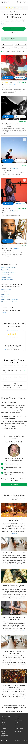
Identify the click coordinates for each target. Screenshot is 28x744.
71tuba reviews (18, 8)
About (3, 731)
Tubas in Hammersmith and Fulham (10, 302)
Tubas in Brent (4, 297)
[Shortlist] (20, 2)
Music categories (19, 721)
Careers (3, 733)
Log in (24, 2)
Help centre (4, 719)
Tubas (10, 12)
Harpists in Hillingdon (6, 275)
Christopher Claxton (13, 345)
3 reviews (11, 82)
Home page (4, 12)
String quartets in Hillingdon (8, 272)
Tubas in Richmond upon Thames (9, 299)
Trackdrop (17, 741)
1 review (4, 246)
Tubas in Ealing (5, 294)
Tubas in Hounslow (6, 289)
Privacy (3, 723)
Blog (16, 725)
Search (17, 719)
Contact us (4, 725)
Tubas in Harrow (5, 292)
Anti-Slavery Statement (4, 736)
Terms (3, 721)
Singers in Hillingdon (6, 270)
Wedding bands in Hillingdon (8, 267)
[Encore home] (6, 2)
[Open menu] (2, 2)
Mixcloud (24, 741)
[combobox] (7, 44)
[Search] (17, 2)
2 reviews (4, 121)
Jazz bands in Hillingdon (7, 279)
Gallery (17, 723)
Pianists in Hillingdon (6, 277)
